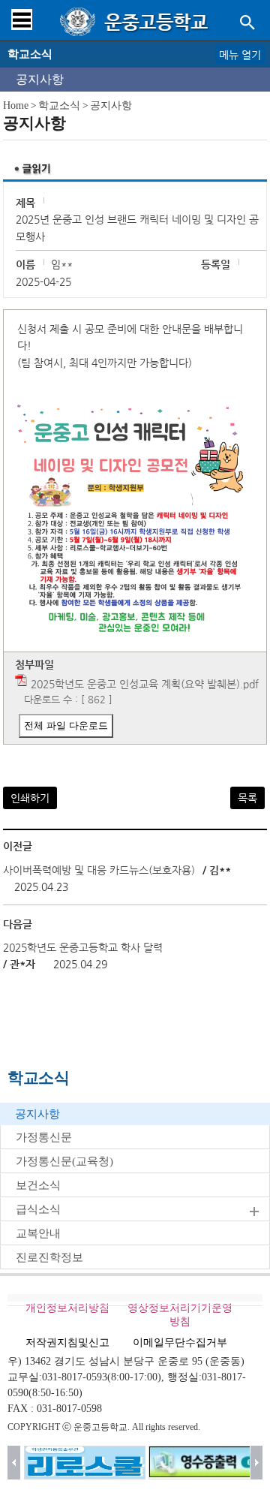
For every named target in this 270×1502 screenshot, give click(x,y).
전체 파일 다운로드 (66, 725)
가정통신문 (44, 1137)
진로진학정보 (49, 1257)
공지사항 (40, 79)
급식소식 (38, 1209)
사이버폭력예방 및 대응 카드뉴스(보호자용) (99, 870)
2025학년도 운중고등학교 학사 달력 (83, 947)
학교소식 (59, 105)
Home (15, 105)
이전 (14, 1462)
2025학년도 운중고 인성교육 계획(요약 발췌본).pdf (145, 684)
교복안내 (38, 1233)
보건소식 (38, 1185)
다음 (256, 1462)
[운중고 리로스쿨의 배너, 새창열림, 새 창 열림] (84, 1462)
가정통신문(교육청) (64, 1161)
